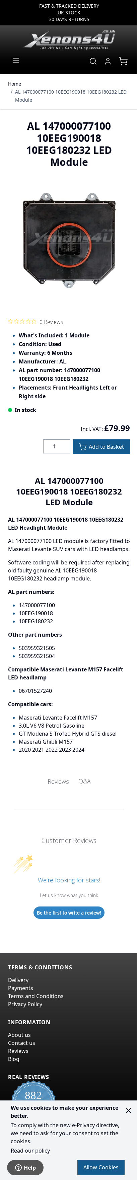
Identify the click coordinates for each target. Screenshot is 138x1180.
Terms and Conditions (36, 996)
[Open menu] (16, 60)
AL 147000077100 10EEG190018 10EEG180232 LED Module (71, 96)
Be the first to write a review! (69, 912)
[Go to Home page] (69, 39)
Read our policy (30, 1150)
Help (30, 1167)
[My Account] (108, 61)
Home (14, 84)
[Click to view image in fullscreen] (69, 240)
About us (19, 1035)
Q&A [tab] (84, 781)
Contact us (21, 1043)
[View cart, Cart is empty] (123, 61)
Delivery (18, 980)
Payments (20, 988)
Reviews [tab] (58, 781)
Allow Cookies (101, 1167)
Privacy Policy (25, 1004)
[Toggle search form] (93, 61)
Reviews (18, 1051)
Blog (13, 1059)
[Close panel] (128, 1110)
